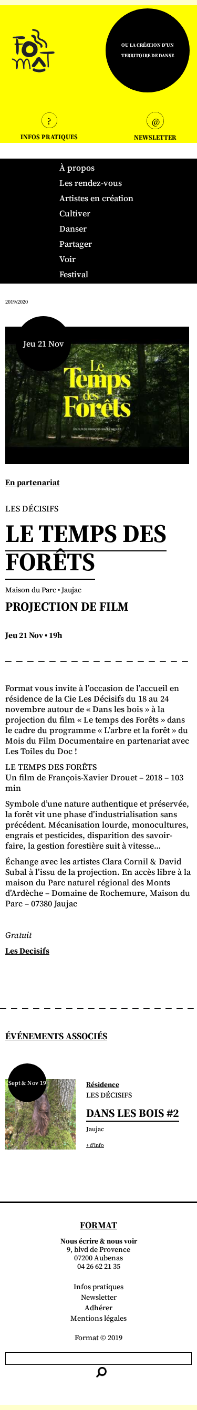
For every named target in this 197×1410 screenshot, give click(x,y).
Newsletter (99, 1297)
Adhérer (98, 1307)
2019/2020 (16, 301)
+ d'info (95, 1145)
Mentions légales (98, 1318)
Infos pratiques (98, 1286)
